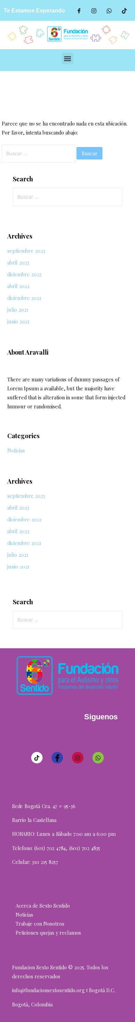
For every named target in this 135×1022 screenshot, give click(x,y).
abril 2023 (18, 262)
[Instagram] (77, 757)
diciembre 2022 (24, 274)
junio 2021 (18, 321)
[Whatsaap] (109, 10)
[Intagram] (94, 10)
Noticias (16, 450)
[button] (67, 58)
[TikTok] (124, 10)
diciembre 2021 (24, 297)
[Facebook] (79, 10)
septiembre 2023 (26, 250)
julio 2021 (17, 309)
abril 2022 (18, 286)
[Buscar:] (39, 153)
